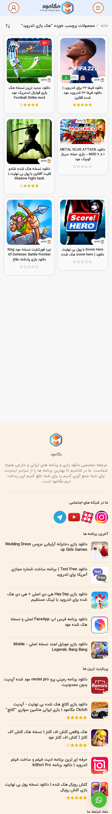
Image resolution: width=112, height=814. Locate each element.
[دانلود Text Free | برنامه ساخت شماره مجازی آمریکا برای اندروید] (99, 575)
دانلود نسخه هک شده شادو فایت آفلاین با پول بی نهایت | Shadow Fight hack (29, 173)
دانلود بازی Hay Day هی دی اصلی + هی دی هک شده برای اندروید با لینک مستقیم (47, 597)
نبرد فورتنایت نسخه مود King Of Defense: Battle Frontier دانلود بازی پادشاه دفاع (29, 254)
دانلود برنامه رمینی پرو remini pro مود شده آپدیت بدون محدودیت (45, 682)
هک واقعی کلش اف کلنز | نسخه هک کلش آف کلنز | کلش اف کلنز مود (47, 734)
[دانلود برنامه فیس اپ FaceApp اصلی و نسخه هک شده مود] (99, 625)
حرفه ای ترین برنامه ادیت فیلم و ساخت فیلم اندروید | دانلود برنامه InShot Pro (49, 762)
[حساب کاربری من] (14, 8)
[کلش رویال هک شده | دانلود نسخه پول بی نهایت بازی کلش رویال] (99, 792)
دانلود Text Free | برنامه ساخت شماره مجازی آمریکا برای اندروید (49, 572)
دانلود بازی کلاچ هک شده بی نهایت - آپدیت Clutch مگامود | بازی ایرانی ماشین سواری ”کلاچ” (46, 707)
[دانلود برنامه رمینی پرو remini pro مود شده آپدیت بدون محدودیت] (99, 685)
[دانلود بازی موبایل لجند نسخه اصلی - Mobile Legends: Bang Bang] (99, 650)
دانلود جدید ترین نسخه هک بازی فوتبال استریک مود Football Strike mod (29, 92)
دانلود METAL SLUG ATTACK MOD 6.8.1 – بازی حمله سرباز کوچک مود (82, 154)
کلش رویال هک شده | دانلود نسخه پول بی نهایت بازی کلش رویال (46, 787)
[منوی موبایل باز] (98, 8)
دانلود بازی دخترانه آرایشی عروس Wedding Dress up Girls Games (46, 547)
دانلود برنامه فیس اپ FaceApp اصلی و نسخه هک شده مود (49, 622)
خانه (103, 26)
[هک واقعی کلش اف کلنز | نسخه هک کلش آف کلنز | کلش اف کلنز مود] (99, 739)
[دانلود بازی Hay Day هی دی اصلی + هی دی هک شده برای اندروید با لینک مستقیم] (99, 600)
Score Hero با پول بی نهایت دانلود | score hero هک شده (82, 252)
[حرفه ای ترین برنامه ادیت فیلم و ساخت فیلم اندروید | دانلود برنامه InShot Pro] (99, 765)
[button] (99, 800)
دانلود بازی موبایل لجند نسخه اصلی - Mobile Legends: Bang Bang (50, 647)
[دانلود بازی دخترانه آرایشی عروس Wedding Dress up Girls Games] (99, 550)
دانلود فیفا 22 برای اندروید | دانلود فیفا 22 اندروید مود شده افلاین (83, 92)
